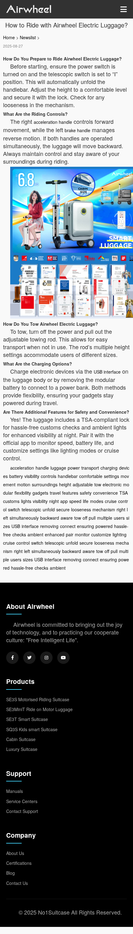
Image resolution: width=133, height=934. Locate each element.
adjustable (83, 484)
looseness (81, 509)
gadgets (40, 493)
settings (111, 476)
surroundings (45, 484)
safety (86, 493)
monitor (82, 534)
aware (67, 518)
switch (14, 509)
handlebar (68, 476)
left (27, 551)
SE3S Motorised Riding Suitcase (37, 699)
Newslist (28, 37)
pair (69, 534)
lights (26, 501)
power (74, 468)
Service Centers (21, 801)
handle (42, 468)
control (23, 543)
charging (109, 468)
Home (9, 37)
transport (90, 468)
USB (15, 526)
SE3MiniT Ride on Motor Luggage (39, 709)
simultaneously (24, 518)
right (121, 509)
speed (75, 501)
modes (96, 501)
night (54, 501)
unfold (49, 509)
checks (19, 534)
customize (101, 534)
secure (63, 509)
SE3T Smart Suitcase (27, 719)
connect (67, 526)
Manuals (14, 791)
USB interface (107, 372)
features (70, 493)
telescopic (31, 509)
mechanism (103, 509)
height (65, 484)
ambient (35, 534)
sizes (28, 559)
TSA (123, 493)
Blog (10, 873)
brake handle (77, 130)
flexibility (23, 493)
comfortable (90, 476)
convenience (105, 493)
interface (30, 526)
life (85, 501)
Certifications (19, 863)
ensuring (85, 526)
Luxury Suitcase (21, 749)
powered (104, 526)
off (85, 518)
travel (55, 493)
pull (92, 518)
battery (16, 476)
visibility (31, 476)
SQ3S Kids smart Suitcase (32, 729)
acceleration (22, 468)
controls (48, 476)
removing (49, 526)
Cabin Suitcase (21, 739)
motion (23, 484)
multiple (104, 518)
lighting (120, 534)
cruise (111, 501)
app (64, 501)
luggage (58, 468)
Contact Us (17, 883)
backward (49, 518)
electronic (112, 484)
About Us (15, 853)
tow (97, 484)
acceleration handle (53, 122)
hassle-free (22, 568)
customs (11, 501)
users (119, 518)
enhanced (54, 534)
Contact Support (22, 811)
